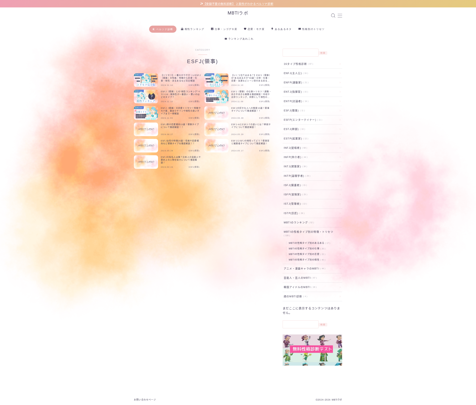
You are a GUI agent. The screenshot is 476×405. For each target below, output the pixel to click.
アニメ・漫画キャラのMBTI (304, 268)
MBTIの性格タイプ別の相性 (306, 259)
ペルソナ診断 (164, 29)
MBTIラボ (238, 13)
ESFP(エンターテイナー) (302, 119)
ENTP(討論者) (295, 101)
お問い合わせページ (145, 400)
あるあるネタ (283, 29)
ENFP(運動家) (295, 82)
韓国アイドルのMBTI (299, 287)
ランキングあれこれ (240, 38)
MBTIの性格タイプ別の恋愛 (306, 254)
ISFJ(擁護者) (294, 185)
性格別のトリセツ (313, 29)
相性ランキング (194, 29)
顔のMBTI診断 (295, 296)
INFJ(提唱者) (295, 148)
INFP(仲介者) (295, 157)
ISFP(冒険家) (295, 194)
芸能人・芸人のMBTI (299, 277)
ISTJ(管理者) (294, 203)
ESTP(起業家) (295, 138)
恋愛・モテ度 (256, 29)
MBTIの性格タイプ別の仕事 (306, 248)
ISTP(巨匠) (293, 213)
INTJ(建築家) (295, 166)
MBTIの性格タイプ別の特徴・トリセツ (308, 233)
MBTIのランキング (298, 222)
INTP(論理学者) (296, 176)
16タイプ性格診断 (298, 64)
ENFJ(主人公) (295, 73)
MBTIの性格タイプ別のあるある (309, 243)
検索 (322, 53)
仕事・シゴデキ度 (225, 29)
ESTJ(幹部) (294, 129)
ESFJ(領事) (293, 110)
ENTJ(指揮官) (295, 91)
